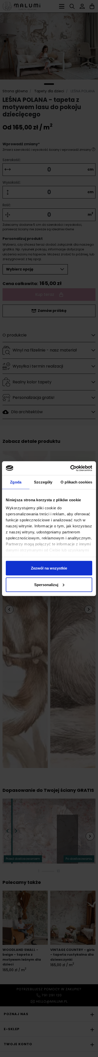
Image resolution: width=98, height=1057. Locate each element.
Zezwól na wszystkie (49, 568)
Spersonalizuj (46, 584)
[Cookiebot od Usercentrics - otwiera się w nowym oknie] (70, 468)
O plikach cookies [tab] (76, 482)
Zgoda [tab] (15, 482)
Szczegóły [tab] (43, 482)
